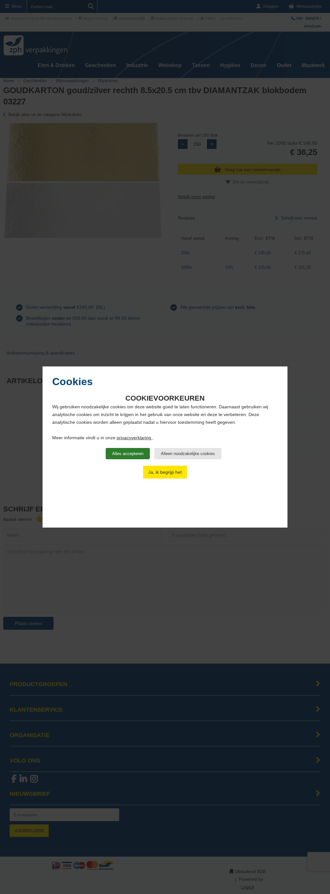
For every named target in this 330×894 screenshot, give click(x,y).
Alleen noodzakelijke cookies (188, 453)
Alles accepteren (127, 453)
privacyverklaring (134, 437)
